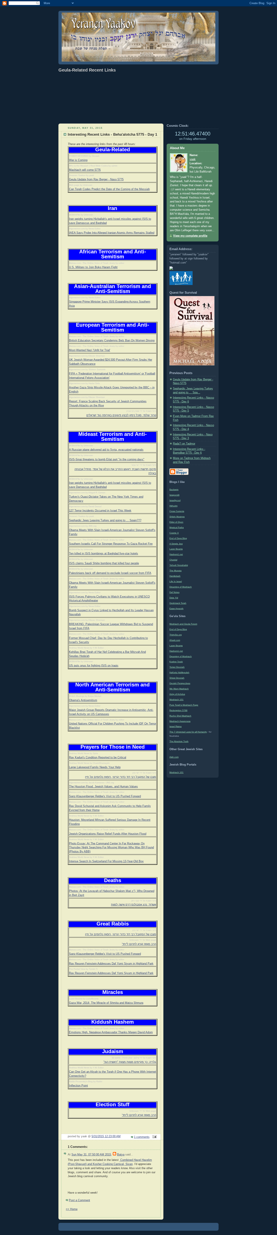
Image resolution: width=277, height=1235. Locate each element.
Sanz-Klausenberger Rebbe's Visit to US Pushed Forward (105, 796)
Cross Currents (176, 511)
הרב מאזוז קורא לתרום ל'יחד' (139, 944)
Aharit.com (174, 640)
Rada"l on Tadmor (184, 443)
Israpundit (174, 495)
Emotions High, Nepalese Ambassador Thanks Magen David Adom (111, 1032)
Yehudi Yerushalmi (178, 565)
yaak (193, 159)
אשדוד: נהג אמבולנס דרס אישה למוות (133, 904)
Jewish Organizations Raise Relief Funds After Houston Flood (107, 833)
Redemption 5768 (178, 710)
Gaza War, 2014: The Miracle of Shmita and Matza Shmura (106, 1002)
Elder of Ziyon (176, 522)
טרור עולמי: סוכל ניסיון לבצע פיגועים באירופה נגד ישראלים (121, 415)
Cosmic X (174, 533)
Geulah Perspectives (179, 683)
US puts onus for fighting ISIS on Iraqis (93, 665)
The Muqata (175, 570)
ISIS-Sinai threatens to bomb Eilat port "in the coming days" (106, 459)
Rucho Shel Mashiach (180, 716)
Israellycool (174, 500)
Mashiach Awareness (179, 721)
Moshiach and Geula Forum (183, 624)
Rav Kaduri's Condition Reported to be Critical (97, 757)
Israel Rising (175, 726)
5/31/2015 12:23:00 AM (106, 1136)
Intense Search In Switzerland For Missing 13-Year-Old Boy (106, 861)
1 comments (142, 1137)
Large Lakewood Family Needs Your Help (95, 767)
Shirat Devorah (176, 678)
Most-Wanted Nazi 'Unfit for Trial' (89, 350)
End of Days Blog (178, 538)
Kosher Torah (176, 661)
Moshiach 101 (176, 699)
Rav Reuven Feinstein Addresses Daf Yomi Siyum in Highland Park (111, 963)
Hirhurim (173, 506)
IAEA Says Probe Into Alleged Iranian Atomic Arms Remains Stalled (111, 232)
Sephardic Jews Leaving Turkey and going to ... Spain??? (105, 520)
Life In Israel (175, 581)
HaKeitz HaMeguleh (179, 672)
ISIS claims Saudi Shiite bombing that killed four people (104, 563)
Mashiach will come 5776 (85, 169)
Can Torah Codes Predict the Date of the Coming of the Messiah (109, 189)
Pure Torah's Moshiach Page (183, 705)
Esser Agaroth (176, 608)
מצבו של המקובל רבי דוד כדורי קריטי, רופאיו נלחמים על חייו (120, 777)
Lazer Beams (176, 549)
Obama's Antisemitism (83, 700)
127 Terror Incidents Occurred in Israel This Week (100, 510)
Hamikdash (174, 576)
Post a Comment (79, 1200)
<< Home (71, 1209)
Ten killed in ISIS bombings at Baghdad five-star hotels (103, 553)
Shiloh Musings (177, 516)
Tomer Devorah (177, 667)
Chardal (173, 560)
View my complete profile (190, 235)
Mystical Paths (176, 527)
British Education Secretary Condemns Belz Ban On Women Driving (112, 340)
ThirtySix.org (175, 635)
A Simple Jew (176, 544)
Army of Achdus (177, 694)
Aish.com (174, 757)
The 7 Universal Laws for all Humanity (188, 732)
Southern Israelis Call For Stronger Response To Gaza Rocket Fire (111, 543)
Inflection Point (78, 1085)
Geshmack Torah (177, 603)
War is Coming (78, 160)
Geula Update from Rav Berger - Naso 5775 (96, 179)
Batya (120, 1154)
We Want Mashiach (179, 689)
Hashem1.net (176, 554)
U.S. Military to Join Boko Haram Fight (93, 267)
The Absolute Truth (178, 741)
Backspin (174, 489)
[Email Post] (153, 1137)
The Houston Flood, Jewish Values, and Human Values (103, 786)
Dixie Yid (173, 597)
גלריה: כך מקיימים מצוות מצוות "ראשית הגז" (129, 1062)
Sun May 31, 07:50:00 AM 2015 (91, 1154)
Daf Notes (174, 592)
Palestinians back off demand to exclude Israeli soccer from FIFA (110, 573)
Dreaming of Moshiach (180, 587)
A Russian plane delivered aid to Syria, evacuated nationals (106, 449)
